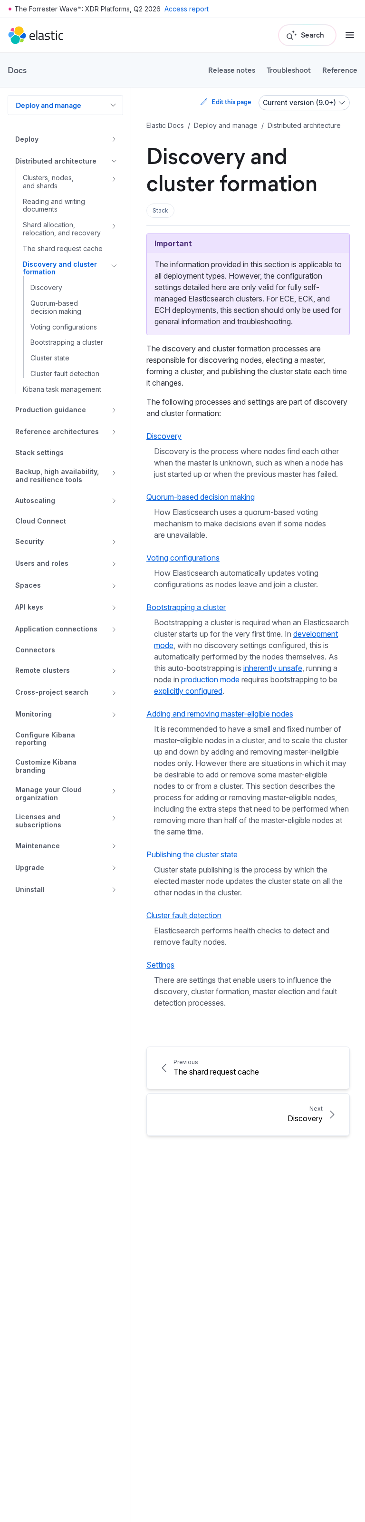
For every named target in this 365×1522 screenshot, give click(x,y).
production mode (210, 679)
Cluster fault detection (183, 915)
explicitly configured (188, 691)
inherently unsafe (272, 668)
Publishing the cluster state (192, 854)
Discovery (164, 436)
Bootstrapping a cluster (186, 607)
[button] (160, 211)
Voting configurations (183, 557)
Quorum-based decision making (200, 497)
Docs (17, 70)
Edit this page (231, 101)
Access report (186, 9)
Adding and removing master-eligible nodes (219, 713)
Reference (339, 70)
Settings (160, 964)
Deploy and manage (48, 105)
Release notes (231, 70)
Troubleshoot (289, 70)
